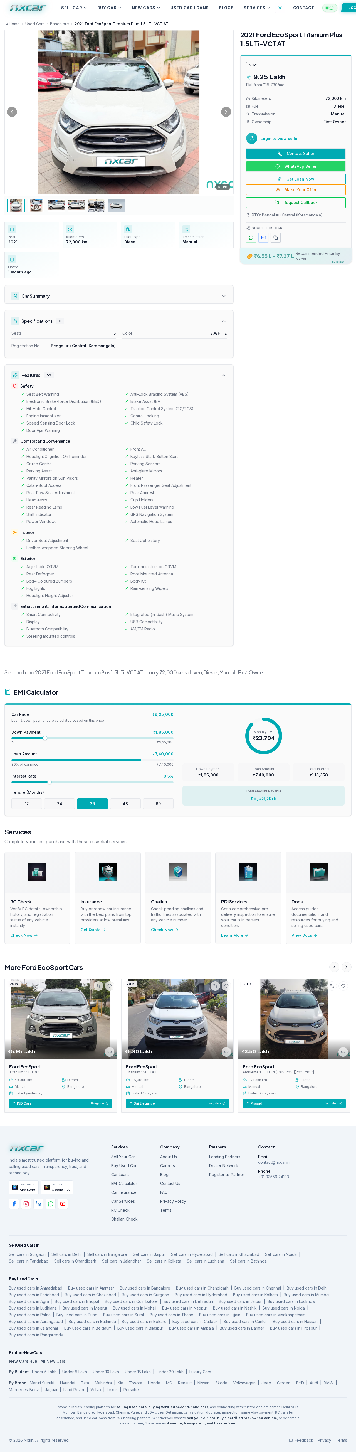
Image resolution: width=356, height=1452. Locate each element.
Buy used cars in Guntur (245, 1321)
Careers (167, 1165)
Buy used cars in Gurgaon (145, 1294)
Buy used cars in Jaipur (240, 1301)
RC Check (120, 1210)
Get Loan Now (300, 179)
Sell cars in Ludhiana (205, 1261)
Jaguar (51, 1389)
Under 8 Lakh (74, 1371)
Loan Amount (24, 753)
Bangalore (59, 23)
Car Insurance (124, 1192)
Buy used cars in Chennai (257, 1288)
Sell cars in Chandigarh (75, 1261)
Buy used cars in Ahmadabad (35, 1288)
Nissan (203, 1382)
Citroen (283, 1382)
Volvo (95, 1389)
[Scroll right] (347, 967)
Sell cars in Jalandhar (121, 1261)
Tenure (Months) (27, 792)
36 (92, 803)
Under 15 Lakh (138, 1371)
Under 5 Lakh (44, 1371)
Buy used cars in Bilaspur (140, 1328)
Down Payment (26, 732)
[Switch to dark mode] (280, 8)
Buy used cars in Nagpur (184, 1308)
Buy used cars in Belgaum (88, 1328)
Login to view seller (280, 138)
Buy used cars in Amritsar (91, 1288)
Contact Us (170, 1183)
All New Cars (53, 1361)
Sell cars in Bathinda (248, 1261)
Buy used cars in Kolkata (255, 1294)
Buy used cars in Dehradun (188, 1301)
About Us (168, 1156)
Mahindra (103, 1382)
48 (125, 803)
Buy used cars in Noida (284, 1308)
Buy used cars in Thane (171, 1314)
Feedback (304, 1440)
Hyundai (67, 1382)
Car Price (20, 714)
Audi (314, 1382)
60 (158, 803)
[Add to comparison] (98, 986)
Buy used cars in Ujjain (219, 1314)
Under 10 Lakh (106, 1371)
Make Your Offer (301, 189)
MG (169, 1382)
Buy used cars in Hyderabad (201, 1294)
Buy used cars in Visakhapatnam (275, 1314)
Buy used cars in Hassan (295, 1321)
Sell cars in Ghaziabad (239, 1254)
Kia (120, 1382)
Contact (303, 7)
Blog (164, 1174)
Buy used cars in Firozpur (293, 1328)
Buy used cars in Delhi (307, 1288)
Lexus (112, 1389)
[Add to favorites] (109, 986)
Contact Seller (300, 153)
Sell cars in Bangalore (107, 1254)
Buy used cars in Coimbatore (131, 1301)
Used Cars (34, 23)
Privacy (324, 1440)
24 (59, 803)
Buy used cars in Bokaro (144, 1321)
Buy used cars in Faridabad (34, 1294)
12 (27, 803)
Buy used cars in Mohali (134, 1308)
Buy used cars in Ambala (191, 1328)
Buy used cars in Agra (29, 1301)
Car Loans (120, 1174)
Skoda (221, 1382)
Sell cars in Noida (281, 1254)
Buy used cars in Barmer (242, 1328)
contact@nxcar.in (274, 1162)
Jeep (266, 1382)
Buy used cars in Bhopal (77, 1301)
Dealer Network (223, 1165)
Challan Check (124, 1219)
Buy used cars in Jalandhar (33, 1328)
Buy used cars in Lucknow (291, 1301)
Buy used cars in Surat (123, 1314)
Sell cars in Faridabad (28, 1261)
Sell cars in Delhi (66, 1254)
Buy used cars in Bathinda (92, 1321)
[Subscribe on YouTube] (63, 1204)
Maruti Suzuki (42, 1382)
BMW (328, 1382)
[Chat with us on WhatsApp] (329, 8)
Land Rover (74, 1389)
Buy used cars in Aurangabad (36, 1321)
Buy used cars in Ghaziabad (90, 1294)
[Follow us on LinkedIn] (38, 1204)
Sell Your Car (123, 1156)
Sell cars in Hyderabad (192, 1254)
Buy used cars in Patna (30, 1314)
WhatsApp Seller (300, 166)
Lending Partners (224, 1156)
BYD (300, 1382)
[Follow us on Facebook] (14, 1204)
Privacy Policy (173, 1201)
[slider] (45, 738)
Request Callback (300, 202)
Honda (154, 1382)
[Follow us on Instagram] (26, 1204)
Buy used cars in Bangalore (145, 1288)
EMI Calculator (124, 1183)
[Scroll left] (334, 967)
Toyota (135, 1382)
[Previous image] (12, 112)
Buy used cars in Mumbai (306, 1294)
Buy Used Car (124, 1165)
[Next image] (226, 112)
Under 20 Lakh (170, 1371)
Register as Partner (226, 1174)
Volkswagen (244, 1382)
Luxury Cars (200, 1371)
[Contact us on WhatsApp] (51, 1204)
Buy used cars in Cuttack (195, 1321)
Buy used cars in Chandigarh (202, 1288)
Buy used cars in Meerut (85, 1308)
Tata (85, 1382)
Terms (166, 1210)
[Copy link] (109, 1052)
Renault (185, 1382)
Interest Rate (23, 776)
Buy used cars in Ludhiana (33, 1308)
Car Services (123, 1201)
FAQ (164, 1192)
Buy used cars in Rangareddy (36, 1334)
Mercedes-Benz (24, 1389)
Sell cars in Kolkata (164, 1261)
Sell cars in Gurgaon (27, 1254)
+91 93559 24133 (273, 1176)
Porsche (131, 1389)
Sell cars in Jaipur (149, 1254)
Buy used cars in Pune (76, 1314)
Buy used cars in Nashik (235, 1308)
